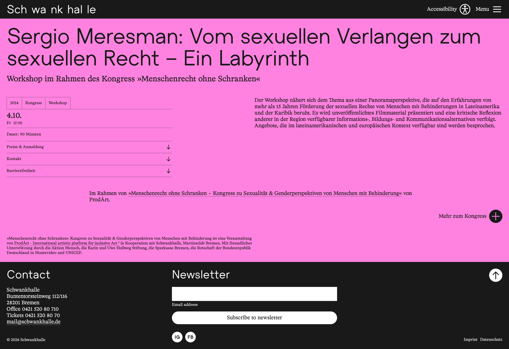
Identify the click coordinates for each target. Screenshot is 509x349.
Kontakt (14, 159)
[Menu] (489, 9)
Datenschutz (491, 340)
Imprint (470, 340)
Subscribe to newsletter (254, 317)
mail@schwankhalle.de (34, 322)
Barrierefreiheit (21, 171)
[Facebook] (190, 337)
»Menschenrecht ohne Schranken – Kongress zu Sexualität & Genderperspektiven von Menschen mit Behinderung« (265, 193)
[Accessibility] (448, 9)
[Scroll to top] (495, 275)
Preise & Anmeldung (25, 147)
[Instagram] (177, 337)
